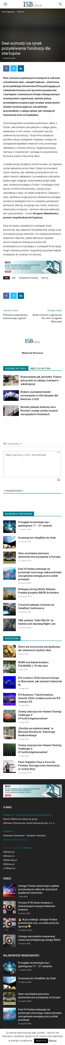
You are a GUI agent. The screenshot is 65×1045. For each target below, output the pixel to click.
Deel (13, 278)
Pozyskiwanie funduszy (28, 278)
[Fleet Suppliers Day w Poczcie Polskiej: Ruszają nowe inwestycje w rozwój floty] (9, 766)
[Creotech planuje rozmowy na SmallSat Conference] (9, 609)
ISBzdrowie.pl (10, 860)
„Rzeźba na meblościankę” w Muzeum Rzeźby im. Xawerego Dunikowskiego (36, 732)
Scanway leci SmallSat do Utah (37, 537)
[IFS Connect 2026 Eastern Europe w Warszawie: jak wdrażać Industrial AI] (9, 682)
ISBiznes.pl (8, 864)
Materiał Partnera (32, 352)
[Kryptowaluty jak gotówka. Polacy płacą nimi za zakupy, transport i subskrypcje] (11, 380)
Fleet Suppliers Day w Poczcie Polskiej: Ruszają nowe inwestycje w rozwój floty (39, 765)
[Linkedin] (21, 68)
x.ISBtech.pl (9, 868)
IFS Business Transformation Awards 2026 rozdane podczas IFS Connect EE (39, 698)
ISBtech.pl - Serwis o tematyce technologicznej (27, 815)
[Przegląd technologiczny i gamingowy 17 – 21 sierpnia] (9, 526)
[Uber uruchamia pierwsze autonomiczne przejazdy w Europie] (9, 558)
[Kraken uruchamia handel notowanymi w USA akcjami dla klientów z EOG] (11, 395)
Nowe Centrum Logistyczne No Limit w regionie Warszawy (47, 318)
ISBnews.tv (9, 856)
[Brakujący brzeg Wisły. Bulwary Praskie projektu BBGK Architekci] (9, 593)
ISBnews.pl (8, 852)
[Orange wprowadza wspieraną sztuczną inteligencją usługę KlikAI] (9, 941)
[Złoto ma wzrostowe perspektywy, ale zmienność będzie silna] (9, 651)
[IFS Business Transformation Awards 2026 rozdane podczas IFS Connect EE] (9, 699)
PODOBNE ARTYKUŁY (16, 368)
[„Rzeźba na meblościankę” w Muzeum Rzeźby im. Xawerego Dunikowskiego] (9, 733)
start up (44, 278)
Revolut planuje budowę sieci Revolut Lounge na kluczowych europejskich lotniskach (39, 410)
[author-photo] (32, 348)
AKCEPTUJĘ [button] (41, 1041)
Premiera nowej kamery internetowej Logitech (15, 317)
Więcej (52, 1040)
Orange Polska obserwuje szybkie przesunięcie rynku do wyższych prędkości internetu (38, 889)
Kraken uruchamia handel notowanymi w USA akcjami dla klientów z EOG (39, 395)
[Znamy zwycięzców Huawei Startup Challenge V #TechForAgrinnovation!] (9, 716)
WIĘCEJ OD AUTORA (40, 368)
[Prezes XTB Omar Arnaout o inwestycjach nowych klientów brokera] (9, 907)
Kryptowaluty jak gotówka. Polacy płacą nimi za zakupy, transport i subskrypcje (41, 380)
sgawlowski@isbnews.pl (15, 839)
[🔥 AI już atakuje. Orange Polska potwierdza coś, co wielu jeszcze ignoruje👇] (9, 924)
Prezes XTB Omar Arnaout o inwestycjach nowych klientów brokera (36, 906)
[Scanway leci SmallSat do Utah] (9, 542)
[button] (5, 4)
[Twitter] (13, 68)
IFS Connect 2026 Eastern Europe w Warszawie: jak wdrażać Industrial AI (40, 681)
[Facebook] (6, 68)
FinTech (20, 11)
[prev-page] (5, 422)
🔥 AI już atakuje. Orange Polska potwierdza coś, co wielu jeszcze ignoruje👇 (38, 923)
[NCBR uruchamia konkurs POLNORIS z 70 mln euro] (9, 667)
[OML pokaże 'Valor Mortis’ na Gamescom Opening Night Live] (9, 625)
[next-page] (10, 422)
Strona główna (8, 11)
